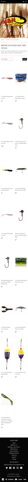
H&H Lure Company (15, 474)
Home (2, 39)
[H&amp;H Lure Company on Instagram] (18, 468)
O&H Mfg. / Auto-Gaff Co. (14, 447)
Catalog (14, 459)
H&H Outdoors (14, 449)
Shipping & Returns (14, 453)
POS (8, 476)
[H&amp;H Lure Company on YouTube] (21, 468)
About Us (14, 457)
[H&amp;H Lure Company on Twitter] (7, 468)
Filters (24, 59)
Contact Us (14, 455)
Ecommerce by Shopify (15, 476)
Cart (26, 1)
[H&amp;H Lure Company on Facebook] (10, 468)
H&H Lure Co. (14, 445)
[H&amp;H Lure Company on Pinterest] (14, 468)
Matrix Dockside (14, 451)
